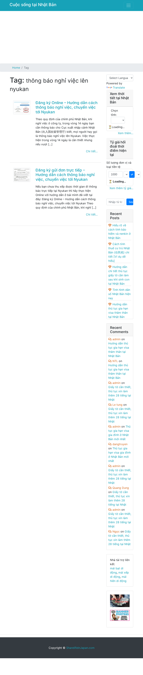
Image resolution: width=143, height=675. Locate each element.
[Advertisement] (71, 37)
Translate (119, 87)
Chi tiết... (92, 151)
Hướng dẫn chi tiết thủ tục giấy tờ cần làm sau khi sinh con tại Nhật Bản (118, 275)
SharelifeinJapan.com (80, 648)
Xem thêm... (125, 133)
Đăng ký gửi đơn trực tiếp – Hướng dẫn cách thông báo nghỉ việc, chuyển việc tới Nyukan (65, 175)
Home (16, 67)
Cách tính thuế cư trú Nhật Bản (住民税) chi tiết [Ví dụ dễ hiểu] (119, 252)
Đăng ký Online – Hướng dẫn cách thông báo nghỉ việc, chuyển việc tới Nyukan (66, 107)
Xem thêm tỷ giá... (121, 188)
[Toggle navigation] (128, 5)
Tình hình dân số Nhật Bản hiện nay (119, 294)
